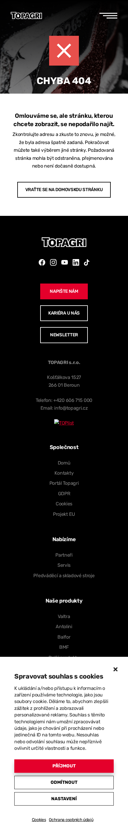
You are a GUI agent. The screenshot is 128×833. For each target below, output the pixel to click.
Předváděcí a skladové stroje (63, 575)
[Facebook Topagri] (42, 262)
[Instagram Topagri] (53, 262)
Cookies (39, 819)
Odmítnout (64, 782)
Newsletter (64, 334)
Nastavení (64, 798)
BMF (64, 647)
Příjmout (64, 766)
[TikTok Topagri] (87, 262)
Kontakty (64, 473)
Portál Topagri (64, 483)
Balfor (63, 637)
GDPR (64, 493)
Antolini (64, 626)
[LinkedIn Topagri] (76, 262)
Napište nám (64, 291)
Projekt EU (64, 514)
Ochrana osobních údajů (71, 819)
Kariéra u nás (64, 313)
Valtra (64, 616)
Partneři (63, 555)
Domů (64, 463)
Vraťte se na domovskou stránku (64, 189)
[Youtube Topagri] (64, 262)
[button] (115, 669)
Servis (64, 565)
